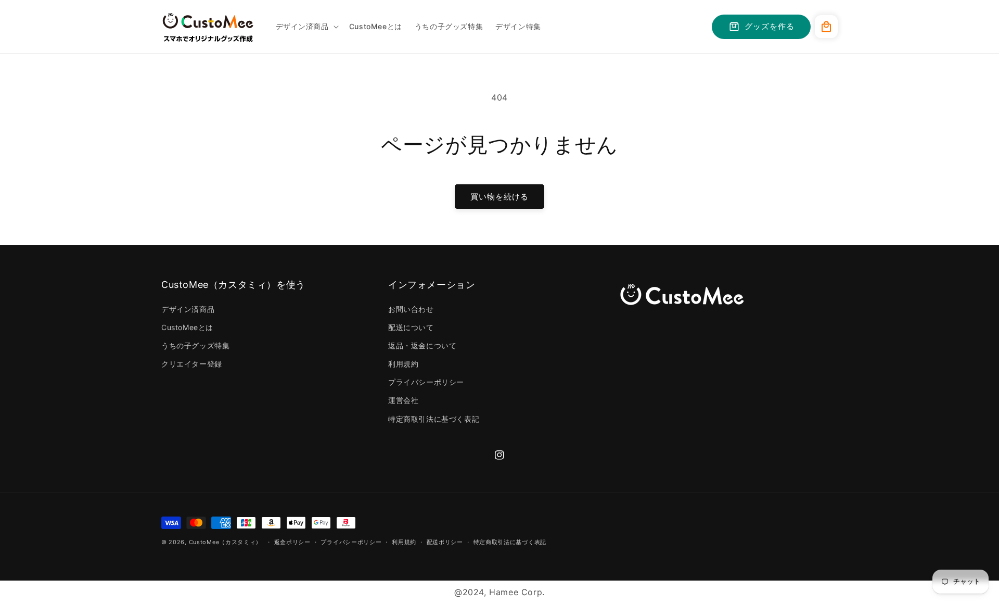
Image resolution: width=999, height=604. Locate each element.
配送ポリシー (445, 542)
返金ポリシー (292, 542)
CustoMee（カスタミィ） (225, 542)
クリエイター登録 (191, 363)
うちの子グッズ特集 (195, 345)
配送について (411, 327)
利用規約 (403, 363)
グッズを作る (770, 26)
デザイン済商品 (187, 309)
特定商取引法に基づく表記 (433, 418)
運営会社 (403, 400)
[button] (306, 26)
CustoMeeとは (187, 327)
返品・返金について (422, 345)
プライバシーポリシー (426, 382)
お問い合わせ (411, 309)
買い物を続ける (499, 197)
